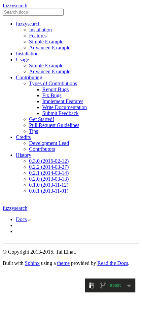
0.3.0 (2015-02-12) (49, 161)
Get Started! (41, 119)
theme (63, 263)
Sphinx (32, 263)
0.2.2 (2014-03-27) (49, 167)
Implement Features (62, 101)
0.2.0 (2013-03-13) (49, 179)
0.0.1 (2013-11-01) (48, 191)
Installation (40, 29)
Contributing (29, 77)
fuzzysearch (15, 5)
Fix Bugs (51, 95)
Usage (22, 59)
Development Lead (49, 143)
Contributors (42, 149)
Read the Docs (112, 263)
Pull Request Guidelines (54, 125)
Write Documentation (64, 107)
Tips (33, 131)
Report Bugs (55, 89)
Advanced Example (49, 47)
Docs (21, 219)
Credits (23, 137)
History (23, 155)
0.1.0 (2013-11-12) (48, 185)
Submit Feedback (60, 113)
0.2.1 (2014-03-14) (49, 173)
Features (38, 35)
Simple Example (46, 41)
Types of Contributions (53, 83)
